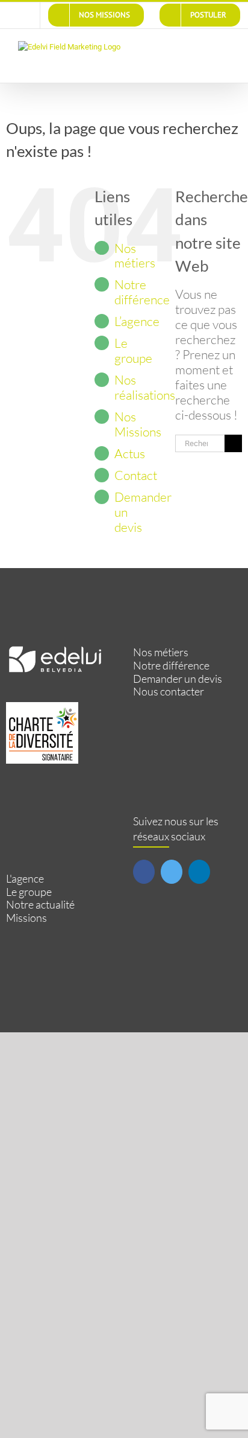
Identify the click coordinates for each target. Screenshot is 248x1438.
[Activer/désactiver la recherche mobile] (203, 47)
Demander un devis (177, 679)
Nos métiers (134, 255)
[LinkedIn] (199, 872)
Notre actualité (40, 904)
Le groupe (133, 350)
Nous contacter (168, 691)
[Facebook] (144, 872)
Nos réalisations (144, 387)
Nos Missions (137, 424)
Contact (135, 475)
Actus (129, 453)
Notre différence (142, 291)
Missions (26, 918)
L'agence (25, 878)
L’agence (137, 321)
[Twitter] (171, 872)
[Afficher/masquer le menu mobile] (225, 47)
